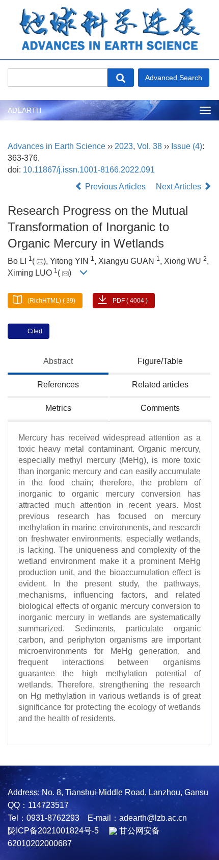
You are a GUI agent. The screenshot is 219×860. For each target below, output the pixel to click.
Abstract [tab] (58, 361)
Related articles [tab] (160, 384)
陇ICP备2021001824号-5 (53, 830)
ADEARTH (24, 110)
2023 (124, 146)
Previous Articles (115, 186)
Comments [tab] (160, 408)
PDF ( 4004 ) (130, 300)
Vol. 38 (149, 146)
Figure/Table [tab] (160, 361)
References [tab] (58, 384)
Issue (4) (186, 146)
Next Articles (179, 186)
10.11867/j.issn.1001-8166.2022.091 (89, 169)
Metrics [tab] (58, 408)
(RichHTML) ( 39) (51, 300)
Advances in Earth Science (56, 146)
